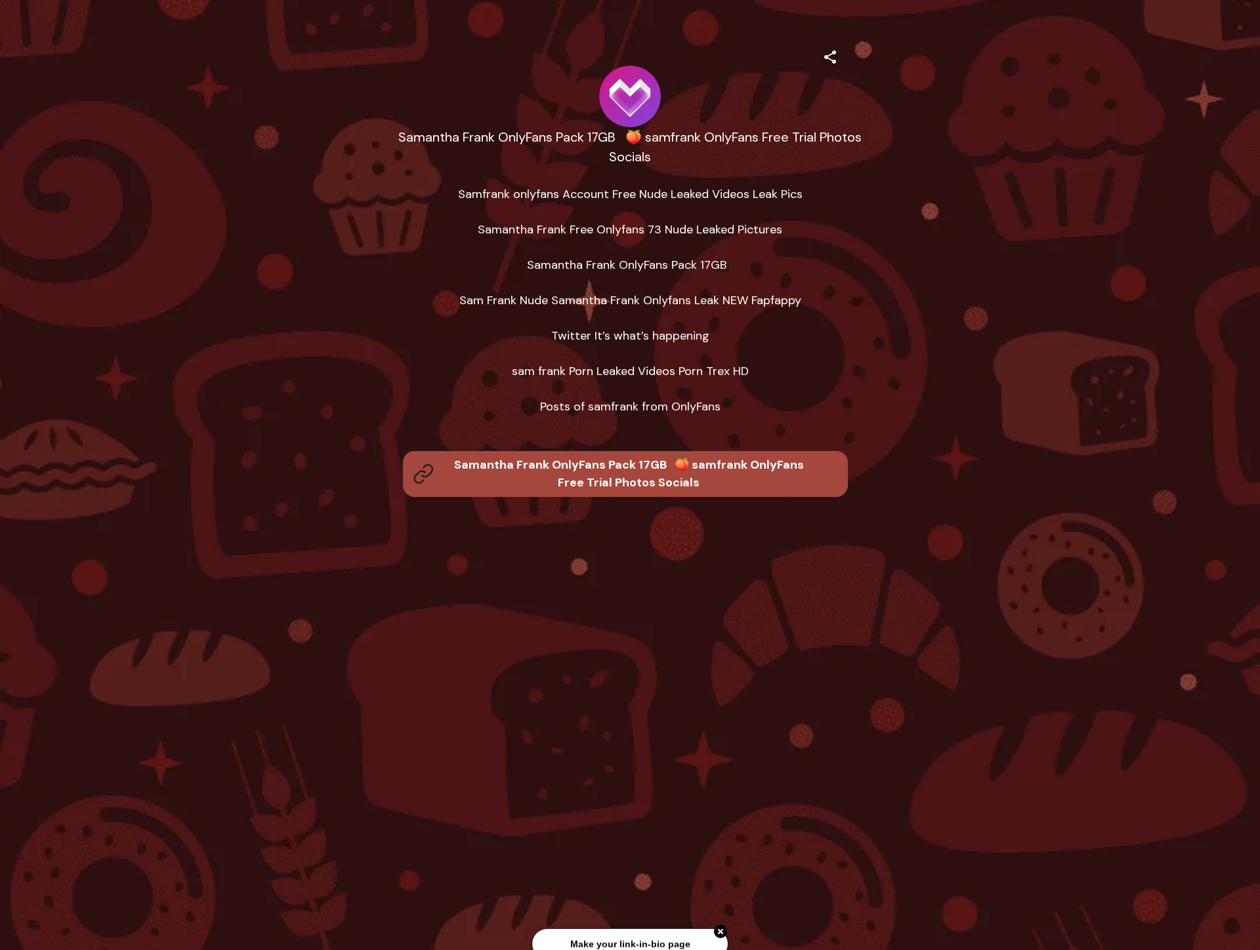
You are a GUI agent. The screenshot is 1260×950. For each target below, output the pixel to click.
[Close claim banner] (720, 929)
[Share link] (830, 55)
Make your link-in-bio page (630, 942)
